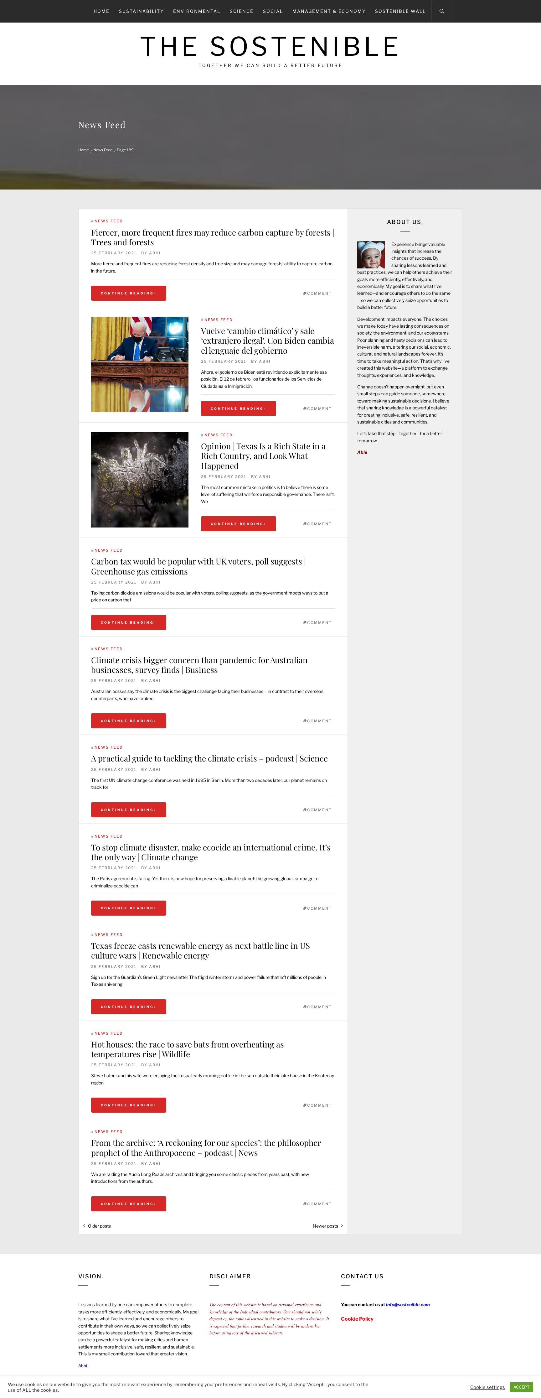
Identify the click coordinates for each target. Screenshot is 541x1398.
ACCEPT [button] (521, 1387)
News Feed (109, 221)
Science (242, 11)
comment (319, 293)
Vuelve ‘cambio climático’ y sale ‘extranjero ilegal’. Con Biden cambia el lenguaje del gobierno (267, 340)
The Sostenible (271, 46)
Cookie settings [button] (487, 1387)
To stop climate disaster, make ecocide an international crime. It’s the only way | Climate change (211, 852)
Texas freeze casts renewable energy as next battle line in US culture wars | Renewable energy (200, 950)
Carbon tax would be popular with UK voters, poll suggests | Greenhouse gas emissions (198, 566)
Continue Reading (127, 293)
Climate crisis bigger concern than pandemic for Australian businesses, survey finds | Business (199, 664)
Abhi (155, 253)
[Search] (441, 11)
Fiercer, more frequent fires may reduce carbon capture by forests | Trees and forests (212, 237)
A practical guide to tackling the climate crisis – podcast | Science (209, 758)
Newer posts (325, 1226)
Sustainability (141, 11)
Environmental (196, 11)
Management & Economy (329, 11)
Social (273, 11)
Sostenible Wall (400, 11)
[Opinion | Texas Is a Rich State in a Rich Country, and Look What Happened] (139, 479)
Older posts (99, 1226)
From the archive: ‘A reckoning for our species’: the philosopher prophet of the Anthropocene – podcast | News (206, 1147)
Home (102, 11)
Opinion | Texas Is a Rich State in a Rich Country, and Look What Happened (263, 455)
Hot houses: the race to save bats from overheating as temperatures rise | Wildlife (187, 1049)
